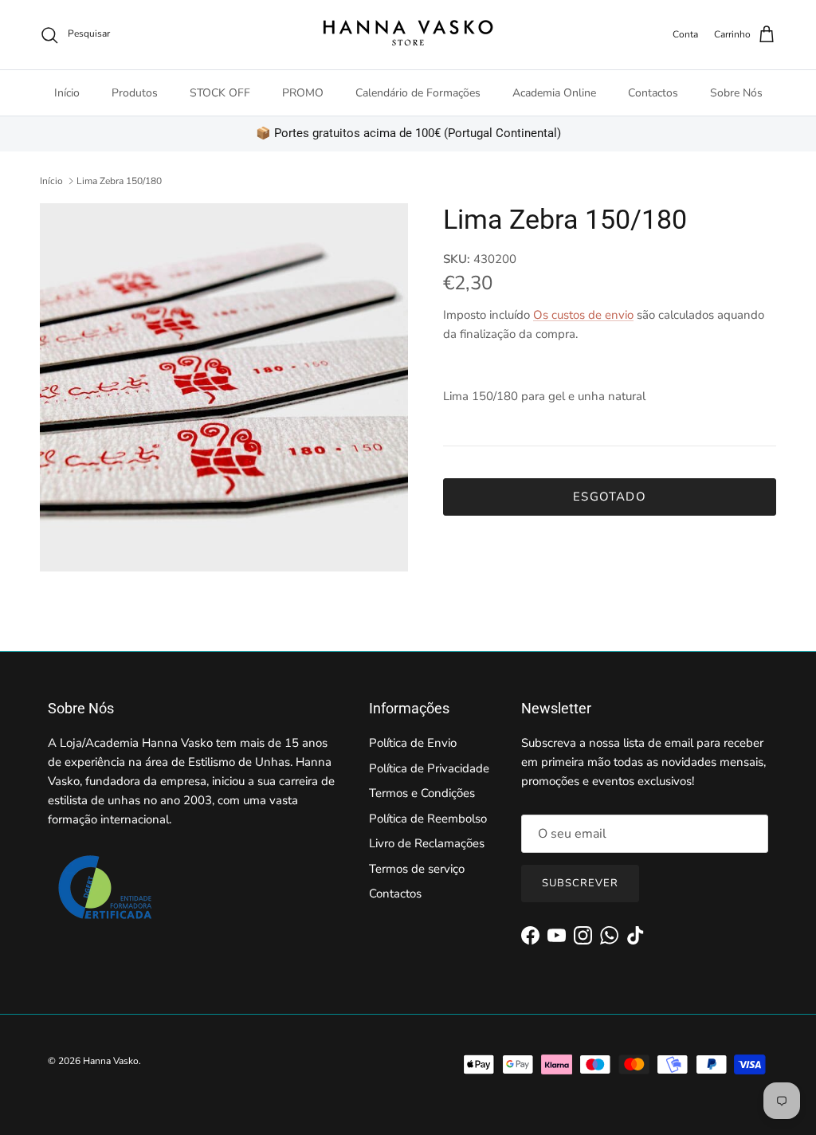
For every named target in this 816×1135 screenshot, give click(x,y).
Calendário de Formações (418, 92)
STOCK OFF (220, 92)
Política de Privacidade (429, 768)
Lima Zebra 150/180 (119, 181)
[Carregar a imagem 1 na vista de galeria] (224, 387)
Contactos (653, 92)
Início (67, 92)
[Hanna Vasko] (408, 34)
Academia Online (554, 92)
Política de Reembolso (428, 819)
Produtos (135, 92)
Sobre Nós (736, 92)
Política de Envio (413, 743)
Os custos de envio (583, 315)
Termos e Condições (422, 793)
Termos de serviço (417, 869)
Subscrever (580, 883)
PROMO (303, 92)
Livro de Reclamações (426, 843)
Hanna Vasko (111, 1060)
